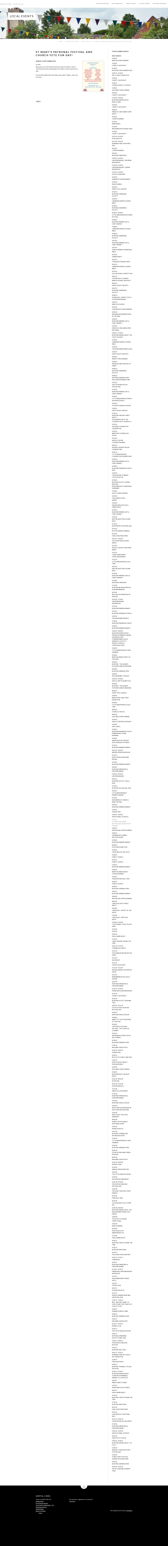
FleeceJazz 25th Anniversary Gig (118, 1231)
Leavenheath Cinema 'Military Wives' (119, 835)
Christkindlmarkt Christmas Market (119, 555)
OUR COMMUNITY (117, 3)
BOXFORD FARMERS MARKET (121, 746)
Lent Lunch (116, 725)
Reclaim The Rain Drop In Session (121, 594)
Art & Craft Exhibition (120, 74)
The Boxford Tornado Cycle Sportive (120, 475)
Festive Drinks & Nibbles (121, 530)
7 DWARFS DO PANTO (119, 947)
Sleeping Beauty (118, 1085)
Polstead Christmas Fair (121, 1253)
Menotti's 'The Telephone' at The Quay (121, 1019)
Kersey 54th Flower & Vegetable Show (120, 1121)
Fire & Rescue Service (42, 1503)
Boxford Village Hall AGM (121, 787)
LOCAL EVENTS (86, 41)
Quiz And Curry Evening (121, 89)
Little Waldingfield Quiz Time (121, 562)
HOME (61, 41)
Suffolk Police (39, 1501)
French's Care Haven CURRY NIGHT (122, 112)
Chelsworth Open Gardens (122, 308)
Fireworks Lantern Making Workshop (122, 1271)
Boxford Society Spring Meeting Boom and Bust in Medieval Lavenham (122, 484)
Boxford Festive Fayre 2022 (122, 525)
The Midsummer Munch (120, 617)
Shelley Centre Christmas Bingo (121, 548)
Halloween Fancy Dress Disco (120, 1278)
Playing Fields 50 (118, 1289)
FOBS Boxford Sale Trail (121, 878)
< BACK (38, 101)
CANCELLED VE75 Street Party (120, 903)
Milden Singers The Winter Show (122, 970)
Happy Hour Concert (120, 409)
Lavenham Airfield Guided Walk (121, 201)
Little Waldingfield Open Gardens (121, 650)
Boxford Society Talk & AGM (121, 781)
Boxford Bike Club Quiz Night (120, 1074)
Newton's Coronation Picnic (120, 433)
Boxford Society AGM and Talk (121, 1001)
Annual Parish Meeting (120, 1168)
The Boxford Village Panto (122, 1420)
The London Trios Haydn (118, 498)
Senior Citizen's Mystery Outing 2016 (121, 1450)
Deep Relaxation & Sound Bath (121, 519)
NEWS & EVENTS (131, 3)
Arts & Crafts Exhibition (121, 680)
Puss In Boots (117, 137)
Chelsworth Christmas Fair (121, 1414)
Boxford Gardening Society (119, 194)
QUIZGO (114, 930)
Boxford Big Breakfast (120, 1178)
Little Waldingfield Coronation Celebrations (122, 454)
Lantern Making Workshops (118, 601)
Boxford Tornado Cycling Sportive (122, 1366)
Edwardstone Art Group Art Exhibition (121, 1355)
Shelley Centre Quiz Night (122, 720)
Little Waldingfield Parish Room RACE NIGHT (122, 398)
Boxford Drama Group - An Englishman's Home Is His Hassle (121, 1211)
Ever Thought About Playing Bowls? (120, 1062)
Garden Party (117, 255)
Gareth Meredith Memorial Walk (122, 250)
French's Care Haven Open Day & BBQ (121, 328)
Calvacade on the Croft (121, 851)
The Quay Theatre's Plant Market (121, 1191)
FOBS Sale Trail (117, 1197)
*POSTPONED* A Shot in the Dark (122, 924)
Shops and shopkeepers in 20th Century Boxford (121, 1108)
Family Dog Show (118, 303)
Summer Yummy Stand (120, 1310)
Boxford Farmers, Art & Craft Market (120, 222)
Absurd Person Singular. (121, 751)
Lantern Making (118, 775)
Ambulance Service (41, 1507)
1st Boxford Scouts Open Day (121, 1203)
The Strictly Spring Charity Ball (119, 1219)
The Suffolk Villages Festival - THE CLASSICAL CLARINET (120, 1027)
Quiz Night (116, 959)
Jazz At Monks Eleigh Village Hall (119, 384)
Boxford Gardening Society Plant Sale (119, 1336)
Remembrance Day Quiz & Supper (121, 977)
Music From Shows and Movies (120, 757)
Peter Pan (117, 1080)
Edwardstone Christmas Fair (121, 143)
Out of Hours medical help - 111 (45, 1505)
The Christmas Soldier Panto (120, 541)
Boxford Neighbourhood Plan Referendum (121, 587)
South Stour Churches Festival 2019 (120, 1007)
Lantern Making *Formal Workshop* (121, 167)
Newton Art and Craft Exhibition (120, 698)
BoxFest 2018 (117, 1163)
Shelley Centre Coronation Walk (118, 440)
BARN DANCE (116, 123)
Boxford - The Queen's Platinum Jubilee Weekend (121, 664)
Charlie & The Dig (118, 711)
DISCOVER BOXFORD (102, 3)
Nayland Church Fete (120, 1046)
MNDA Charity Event (119, 1381)
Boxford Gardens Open (120, 670)
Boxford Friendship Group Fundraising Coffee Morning (122, 732)
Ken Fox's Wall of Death (120, 1432)
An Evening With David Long (122, 128)
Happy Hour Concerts (120, 284)
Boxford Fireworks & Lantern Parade (120, 769)
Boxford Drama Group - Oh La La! (122, 1443)
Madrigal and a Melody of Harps (121, 364)
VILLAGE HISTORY (144, 3)
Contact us (72, 1501)
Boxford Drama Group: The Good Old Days (122, 335)
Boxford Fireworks (119, 581)
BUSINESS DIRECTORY (160, 3)
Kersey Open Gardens (120, 358)
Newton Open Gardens (120, 59)
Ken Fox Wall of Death (120, 816)
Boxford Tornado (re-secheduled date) (120, 1133)
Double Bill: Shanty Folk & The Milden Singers (121, 297)
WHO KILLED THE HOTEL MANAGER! (120, 1115)
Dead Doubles (117, 183)
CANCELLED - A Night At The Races (121, 910)
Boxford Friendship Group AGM (122, 468)
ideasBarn (129, 1510)
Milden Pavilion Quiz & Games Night (120, 505)
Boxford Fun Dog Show (120, 1013)
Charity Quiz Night (119, 64)
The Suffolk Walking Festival (119, 1343)
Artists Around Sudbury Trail (121, 1469)
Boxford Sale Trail (119, 1349)
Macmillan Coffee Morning (122, 829)
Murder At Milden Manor (121, 178)
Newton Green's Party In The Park (121, 657)
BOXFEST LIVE (117, 1325)
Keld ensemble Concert (120, 675)
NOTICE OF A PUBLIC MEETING (122, 1056)
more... (41, 1513)
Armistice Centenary (120, 1090)
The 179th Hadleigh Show (121, 1173)
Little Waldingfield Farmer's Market (119, 793)
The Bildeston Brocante (121, 260)
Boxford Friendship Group (122, 612)
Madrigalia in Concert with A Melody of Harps (120, 740)
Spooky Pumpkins (118, 173)
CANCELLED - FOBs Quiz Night (120, 917)
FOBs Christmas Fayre (120, 535)
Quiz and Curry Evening (121, 715)
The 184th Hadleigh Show (121, 404)
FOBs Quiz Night (118, 1361)
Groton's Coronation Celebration (120, 426)
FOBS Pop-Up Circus (119, 1437)
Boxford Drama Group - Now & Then (120, 100)
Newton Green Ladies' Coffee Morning (120, 872)
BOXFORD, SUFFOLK (12, 4)
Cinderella (117, 1258)
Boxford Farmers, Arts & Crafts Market (121, 575)
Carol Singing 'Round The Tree (121, 941)
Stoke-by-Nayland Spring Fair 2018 (121, 1152)
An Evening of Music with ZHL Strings (121, 1035)
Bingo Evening (117, 1225)
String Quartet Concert (121, 84)
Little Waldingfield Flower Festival (122, 215)
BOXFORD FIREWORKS (119, 154)
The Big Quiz (116, 1284)
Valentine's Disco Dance (121, 1386)
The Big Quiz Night (119, 964)
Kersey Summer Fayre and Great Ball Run (121, 1295)
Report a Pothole (41, 1511)
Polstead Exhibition (119, 846)
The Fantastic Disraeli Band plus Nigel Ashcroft (121, 278)
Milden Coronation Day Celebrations (121, 447)
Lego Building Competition (122, 272)
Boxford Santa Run (119, 1248)
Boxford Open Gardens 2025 (122, 69)
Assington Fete (117, 1127)
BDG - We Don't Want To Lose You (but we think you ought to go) (122, 1303)
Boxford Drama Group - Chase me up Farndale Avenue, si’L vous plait (120, 1374)
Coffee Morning (118, 118)
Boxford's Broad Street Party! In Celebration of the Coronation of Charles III (121, 417)
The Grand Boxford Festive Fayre (122, 953)
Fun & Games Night (118, 935)
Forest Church (117, 856)
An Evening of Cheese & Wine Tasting (120, 800)
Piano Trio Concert (119, 188)
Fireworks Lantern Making (122, 990)
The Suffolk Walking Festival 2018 (119, 1184)
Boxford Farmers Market (121, 607)
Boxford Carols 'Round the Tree (122, 1243)
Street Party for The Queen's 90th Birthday (120, 1457)
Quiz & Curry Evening (120, 492)
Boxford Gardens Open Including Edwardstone (121, 378)
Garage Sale (116, 811)
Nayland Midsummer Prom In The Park (121, 314)
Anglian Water (40, 1509)
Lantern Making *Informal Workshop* (122, 160)
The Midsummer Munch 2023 (122, 348)
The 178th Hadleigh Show (121, 1330)
